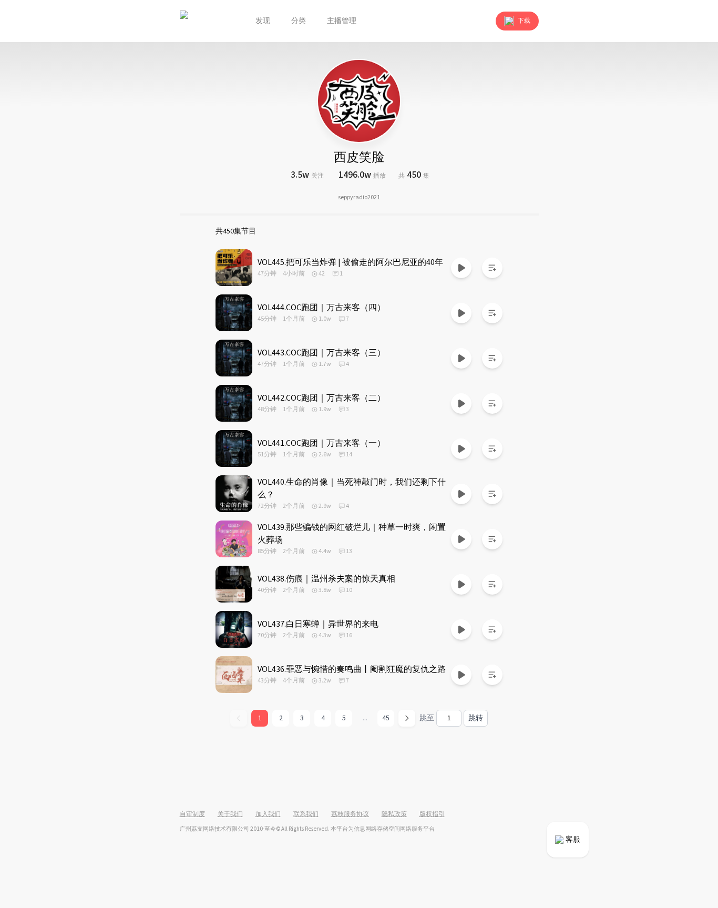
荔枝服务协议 (350, 814)
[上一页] (238, 718)
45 (385, 718)
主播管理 (341, 21)
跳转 (475, 718)
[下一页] (406, 718)
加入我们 (268, 814)
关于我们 (230, 814)
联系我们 (306, 814)
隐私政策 (394, 814)
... (365, 718)
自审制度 (192, 814)
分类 (298, 21)
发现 (262, 21)
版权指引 (432, 814)
